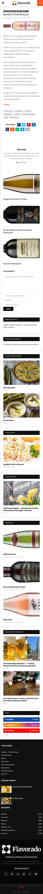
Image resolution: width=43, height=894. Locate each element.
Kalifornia (28, 111)
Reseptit (4, 814)
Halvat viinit (13, 11)
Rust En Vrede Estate (12, 264)
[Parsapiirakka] (21, 372)
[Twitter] (12, 874)
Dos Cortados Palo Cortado (14, 587)
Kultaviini (19, 11)
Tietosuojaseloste (7, 771)
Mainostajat (5, 761)
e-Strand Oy (21, 887)
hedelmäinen (18, 111)
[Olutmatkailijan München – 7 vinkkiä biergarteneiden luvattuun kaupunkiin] (21, 648)
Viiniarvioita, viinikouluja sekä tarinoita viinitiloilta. (20, 344)
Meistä (3, 758)
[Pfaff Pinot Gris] (21, 539)
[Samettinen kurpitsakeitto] (6, 789)
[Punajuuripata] (6, 800)
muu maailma (14, 117)
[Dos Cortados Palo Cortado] (21, 572)
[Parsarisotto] (21, 405)
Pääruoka (4, 820)
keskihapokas (8, 114)
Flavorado (14, 18)
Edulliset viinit (6, 827)
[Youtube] (35, 874)
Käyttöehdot (5, 768)
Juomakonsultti (6, 755)
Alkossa (6, 104)
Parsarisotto (8, 420)
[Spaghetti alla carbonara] (21, 449)
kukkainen (17, 114)
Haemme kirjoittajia (7, 765)
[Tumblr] (29, 874)
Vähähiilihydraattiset (8, 830)
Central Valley (8, 111)
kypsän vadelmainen (28, 114)
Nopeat (3, 824)
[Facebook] (6, 874)
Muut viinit (25, 11)
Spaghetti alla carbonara (13, 464)
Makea (6, 117)
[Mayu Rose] (21, 604)
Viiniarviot (6, 11)
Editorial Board (16, 892)
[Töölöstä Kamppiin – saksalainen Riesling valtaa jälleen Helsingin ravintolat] (21, 493)
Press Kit (4, 774)
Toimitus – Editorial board (10, 752)
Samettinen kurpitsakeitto (22, 787)
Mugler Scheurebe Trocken (15, 199)
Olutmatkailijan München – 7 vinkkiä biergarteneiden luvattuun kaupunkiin (19, 664)
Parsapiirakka (9, 388)
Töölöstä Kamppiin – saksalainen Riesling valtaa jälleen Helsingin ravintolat (20, 509)
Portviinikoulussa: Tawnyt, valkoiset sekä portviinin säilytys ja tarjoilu (20, 699)
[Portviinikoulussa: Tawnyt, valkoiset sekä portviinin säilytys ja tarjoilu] (21, 683)
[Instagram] (18, 874)
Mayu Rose (7, 620)
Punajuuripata (18, 798)
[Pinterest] (24, 874)
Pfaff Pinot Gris (9, 554)
